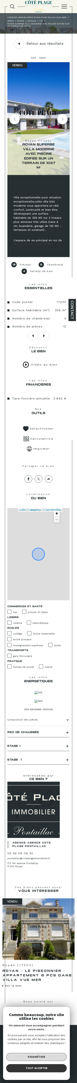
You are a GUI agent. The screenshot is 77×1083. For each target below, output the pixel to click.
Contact (72, 310)
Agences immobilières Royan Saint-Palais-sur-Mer (36, 17)
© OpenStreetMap (52, 509)
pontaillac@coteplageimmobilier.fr (28, 858)
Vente (10, 21)
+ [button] (56, 513)
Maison (32, 21)
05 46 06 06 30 (20, 853)
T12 (41, 21)
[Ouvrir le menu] (64, 6)
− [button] (56, 519)
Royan (20, 21)
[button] (62, 119)
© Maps (34, 509)
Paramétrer (36, 1057)
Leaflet (22, 509)
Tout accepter (36, 1068)
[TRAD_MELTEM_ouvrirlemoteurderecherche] (12, 6)
